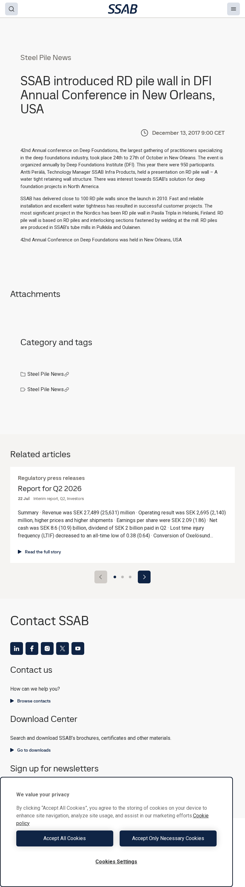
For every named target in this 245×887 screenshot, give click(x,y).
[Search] (11, 9)
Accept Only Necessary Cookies (168, 838)
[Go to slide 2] (122, 577)
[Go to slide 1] (115, 577)
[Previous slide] (100, 577)
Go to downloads (34, 750)
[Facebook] (32, 648)
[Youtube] (77, 648)
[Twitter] (62, 648)
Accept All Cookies (64, 838)
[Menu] (233, 9)
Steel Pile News (45, 374)
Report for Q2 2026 (50, 488)
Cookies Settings (116, 862)
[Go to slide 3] (130, 577)
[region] (116, 832)
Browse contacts (34, 701)
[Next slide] (144, 577)
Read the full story (43, 552)
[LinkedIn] (16, 648)
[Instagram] (47, 648)
